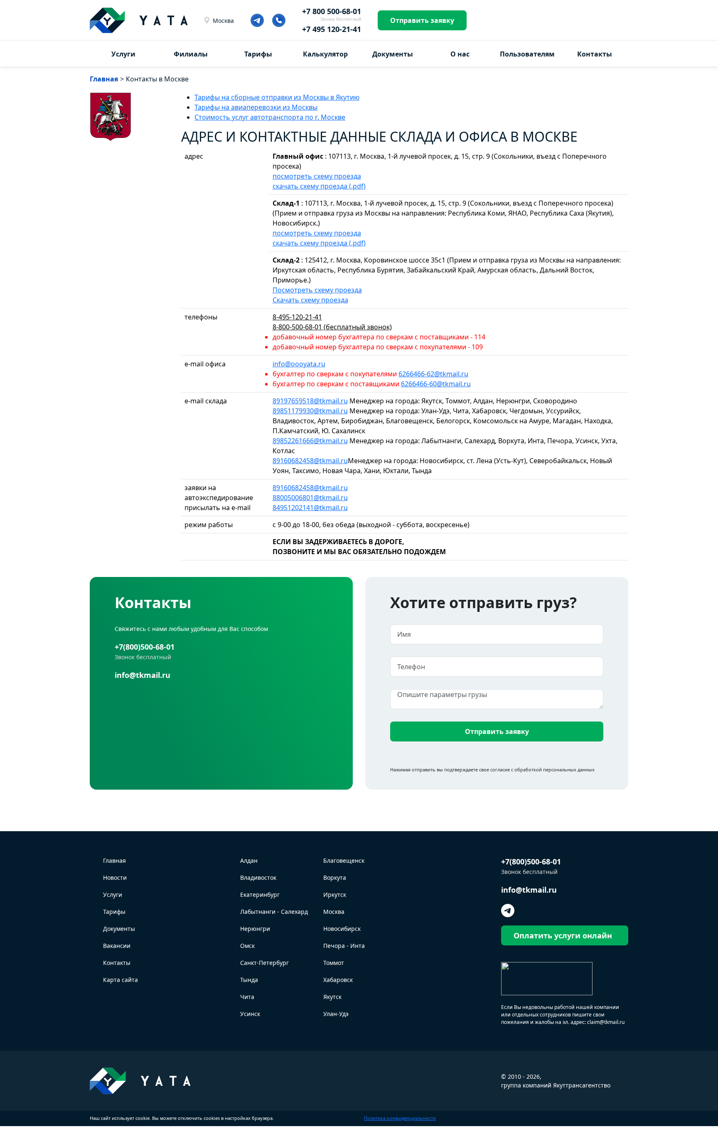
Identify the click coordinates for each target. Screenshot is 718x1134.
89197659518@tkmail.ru (310, 400)
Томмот (333, 963)
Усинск (250, 1014)
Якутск (332, 997)
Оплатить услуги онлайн (563, 935)
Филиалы (191, 54)
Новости (115, 877)
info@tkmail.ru (142, 675)
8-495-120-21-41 (297, 317)
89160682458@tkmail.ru (310, 460)
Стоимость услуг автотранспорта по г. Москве (269, 117)
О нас (460, 54)
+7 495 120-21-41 (331, 29)
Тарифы (258, 54)
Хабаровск (338, 980)
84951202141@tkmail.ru (310, 507)
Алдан (249, 860)
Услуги (123, 54)
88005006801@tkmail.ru (310, 497)
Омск (247, 946)
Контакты (594, 54)
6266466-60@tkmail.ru (436, 383)
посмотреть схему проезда (317, 176)
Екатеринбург (260, 894)
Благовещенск (343, 860)
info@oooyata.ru (299, 363)
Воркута (334, 877)
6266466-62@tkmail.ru (433, 373)
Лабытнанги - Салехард (274, 912)
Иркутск (334, 894)
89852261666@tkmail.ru (310, 440)
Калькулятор (325, 54)
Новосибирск (342, 929)
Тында (249, 980)
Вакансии (116, 946)
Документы (392, 54)
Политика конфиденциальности (400, 1118)
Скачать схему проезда (310, 299)
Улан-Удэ (336, 1014)
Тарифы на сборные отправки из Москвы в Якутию (276, 97)
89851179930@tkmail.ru (310, 410)
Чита (247, 997)
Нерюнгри (255, 929)
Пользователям (527, 54)
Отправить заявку (422, 20)
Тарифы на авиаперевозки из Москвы (255, 107)
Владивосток (258, 877)
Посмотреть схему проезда (317, 290)
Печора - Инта (344, 946)
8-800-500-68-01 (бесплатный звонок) (332, 326)
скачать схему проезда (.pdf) (319, 186)
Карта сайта (120, 980)
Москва (223, 21)
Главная (114, 860)
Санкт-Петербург (264, 963)
